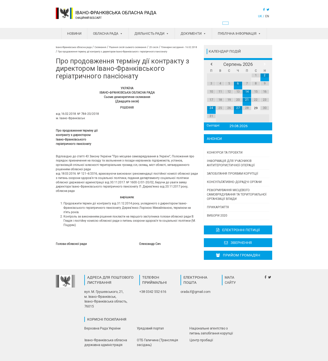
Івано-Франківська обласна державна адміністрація (105, 342)
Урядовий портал (150, 328)
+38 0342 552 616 (152, 292)
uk (260, 16)
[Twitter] (268, 9)
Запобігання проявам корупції (232, 173)
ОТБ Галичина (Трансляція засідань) (157, 342)
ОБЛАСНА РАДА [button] (105, 33)
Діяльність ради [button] (149, 33)
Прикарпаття (218, 207)
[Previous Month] (211, 64)
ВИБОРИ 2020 (217, 215)
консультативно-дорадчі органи (234, 182)
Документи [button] (191, 33)
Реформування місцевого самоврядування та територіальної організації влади (236, 194)
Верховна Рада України (102, 328)
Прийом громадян (241, 255)
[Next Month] (264, 64)
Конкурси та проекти (225, 152)
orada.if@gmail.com (196, 292)
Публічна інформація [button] (237, 33)
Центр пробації (201, 340)
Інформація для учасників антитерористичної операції (231, 163)
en (267, 16)
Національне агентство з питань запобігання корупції (211, 330)
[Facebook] (264, 9)
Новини (74, 33)
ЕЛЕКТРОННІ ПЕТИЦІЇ (241, 230)
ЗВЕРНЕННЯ (241, 242)
